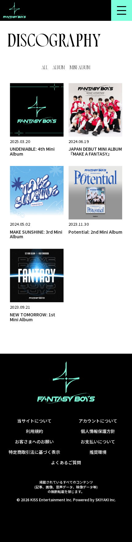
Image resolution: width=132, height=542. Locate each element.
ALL (45, 68)
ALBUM (59, 68)
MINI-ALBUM (80, 68)
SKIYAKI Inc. (105, 499)
